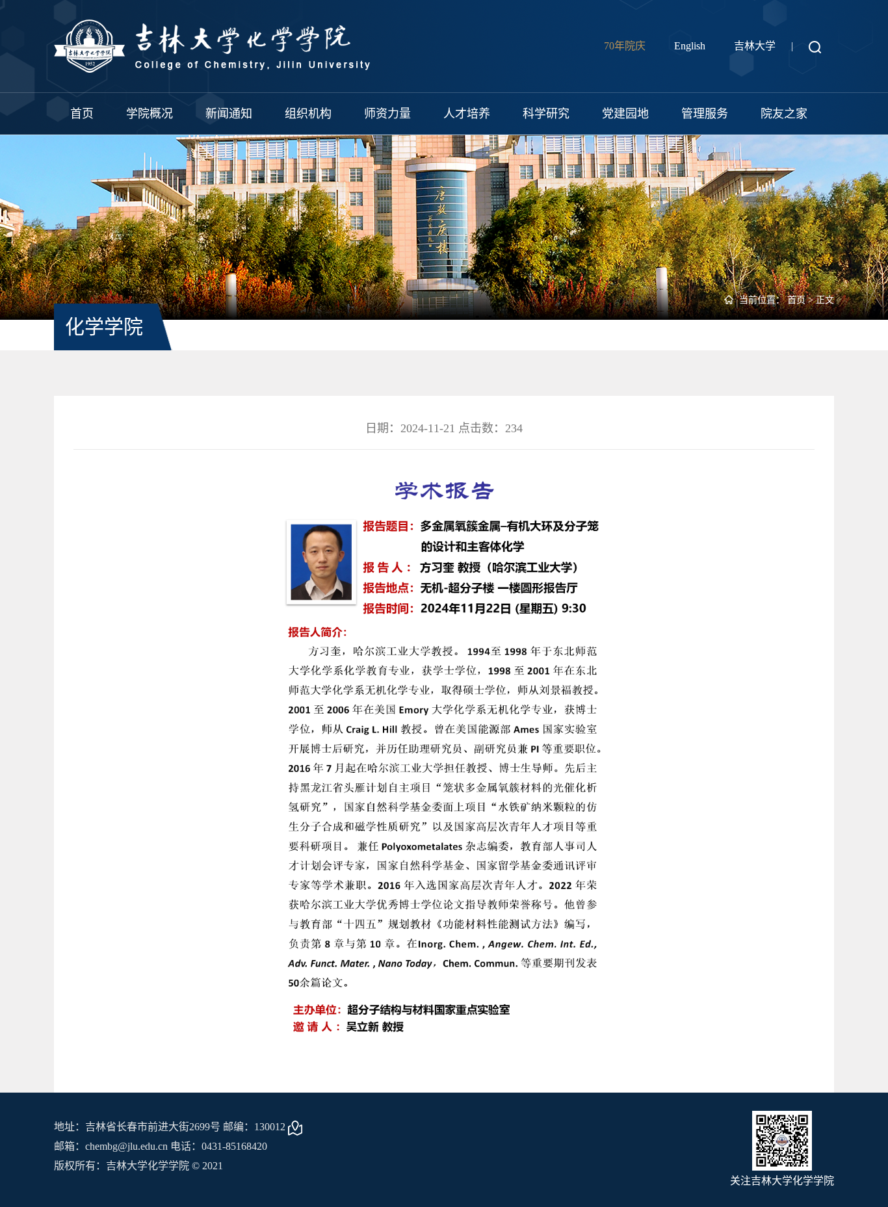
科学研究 (546, 113)
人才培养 (466, 113)
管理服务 (704, 113)
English (689, 45)
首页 (82, 113)
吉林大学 (755, 45)
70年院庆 (625, 45)
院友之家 (784, 113)
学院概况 (149, 113)
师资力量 (387, 113)
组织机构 (308, 113)
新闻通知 (228, 113)
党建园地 (625, 113)
